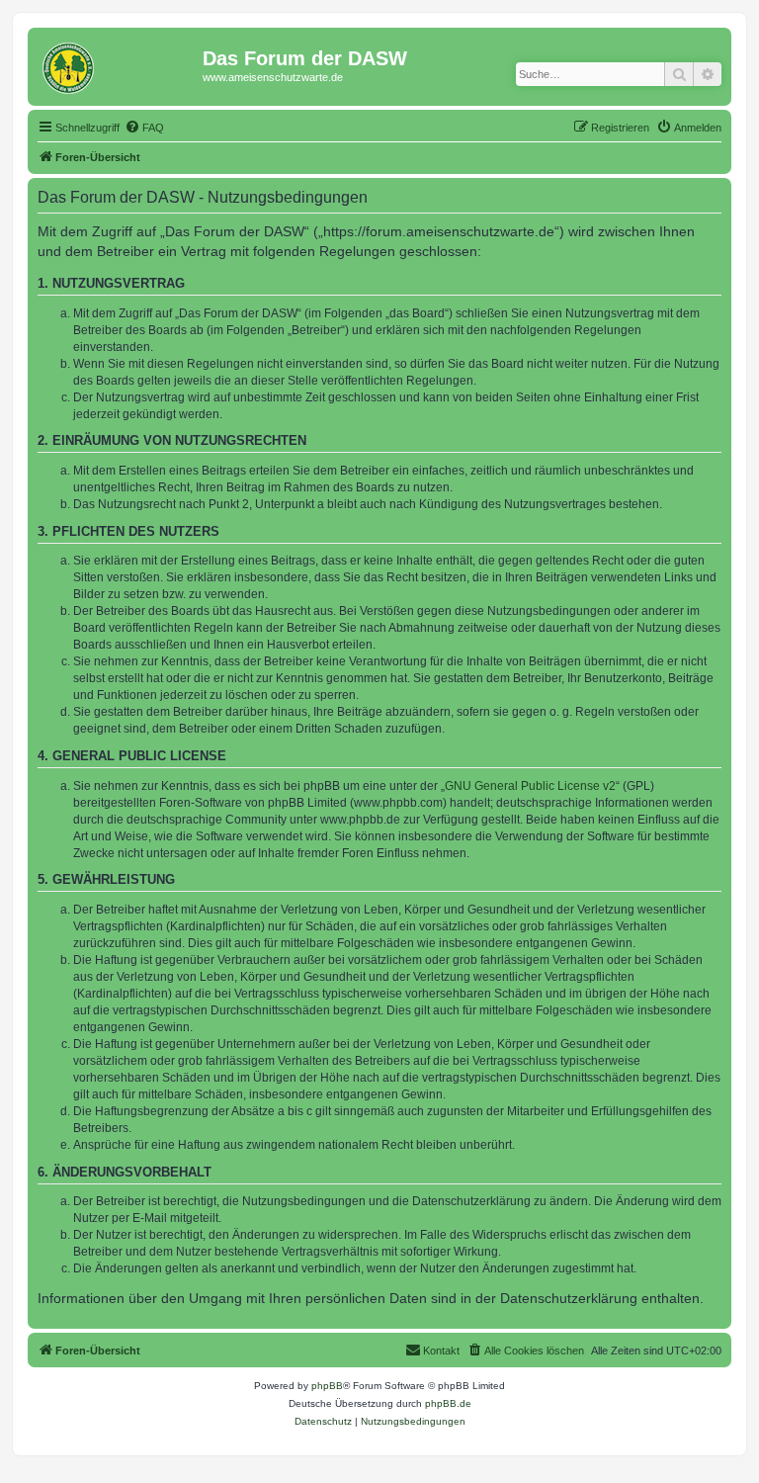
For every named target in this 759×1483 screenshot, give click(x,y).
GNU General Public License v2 (530, 786)
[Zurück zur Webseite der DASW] (118, 64)
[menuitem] (144, 127)
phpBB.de (448, 1403)
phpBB (327, 1385)
